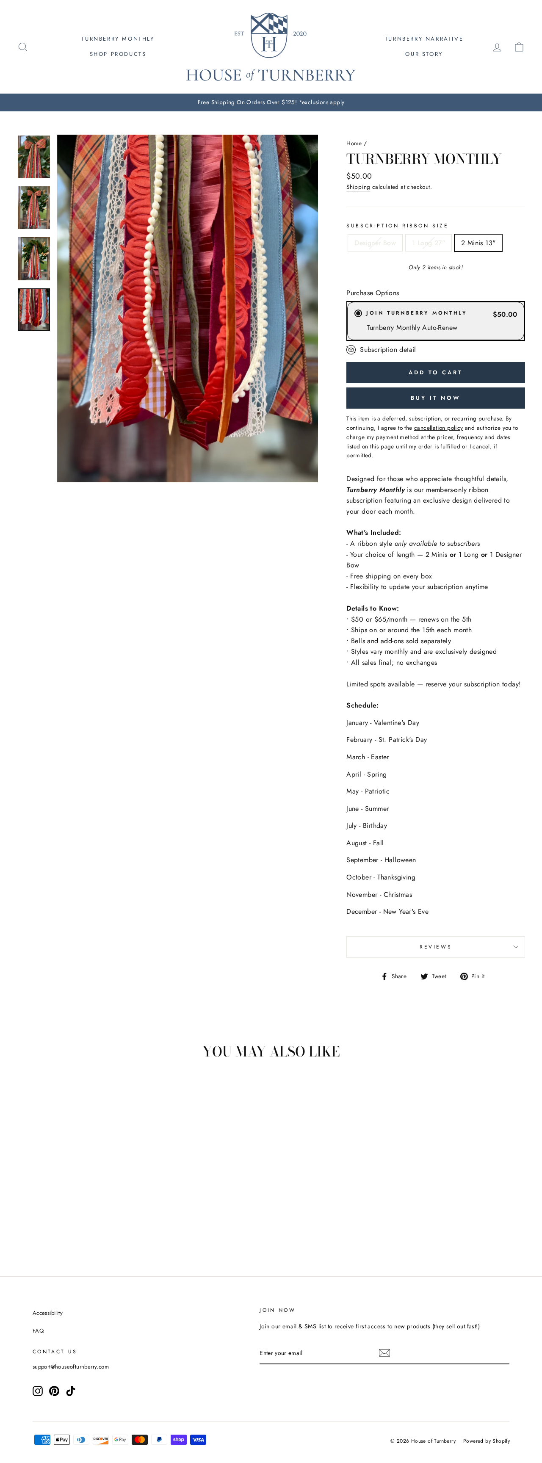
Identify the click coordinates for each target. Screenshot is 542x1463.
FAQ (38, 1331)
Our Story (423, 54)
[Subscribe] (384, 1352)
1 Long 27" (428, 243)
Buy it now (436, 398)
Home (354, 143)
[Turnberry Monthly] (34, 157)
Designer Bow (375, 243)
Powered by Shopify (486, 1441)
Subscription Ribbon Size (397, 226)
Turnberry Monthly (117, 39)
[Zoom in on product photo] (187, 308)
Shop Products (118, 54)
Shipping (358, 187)
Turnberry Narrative (424, 39)
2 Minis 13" (478, 243)
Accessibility (48, 1313)
